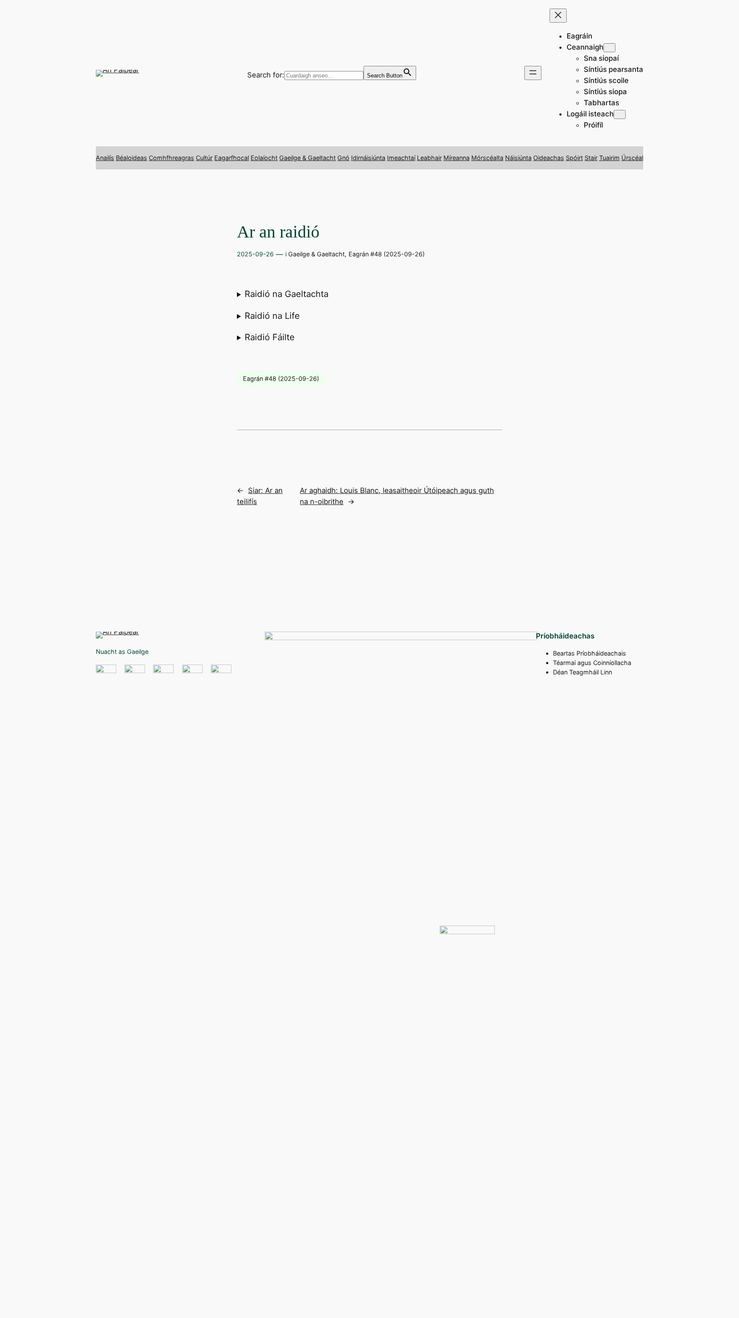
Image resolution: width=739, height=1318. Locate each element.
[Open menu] (532, 73)
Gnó (343, 157)
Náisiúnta (518, 157)
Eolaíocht (264, 157)
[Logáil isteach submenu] (620, 114)
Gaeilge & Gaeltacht (307, 157)
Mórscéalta (487, 157)
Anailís (105, 157)
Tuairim (609, 157)
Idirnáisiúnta (368, 157)
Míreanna (456, 157)
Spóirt (574, 157)
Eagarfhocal (231, 157)
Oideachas (548, 157)
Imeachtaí (401, 157)
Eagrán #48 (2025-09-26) (387, 254)
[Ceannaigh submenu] (609, 47)
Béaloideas (131, 157)
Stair (591, 157)
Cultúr (204, 157)
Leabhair (429, 157)
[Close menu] (558, 16)
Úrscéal (632, 157)
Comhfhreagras (171, 157)
